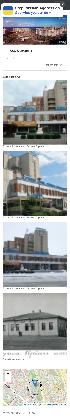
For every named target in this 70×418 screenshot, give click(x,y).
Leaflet (30, 404)
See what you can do (31, 12)
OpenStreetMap (46, 404)
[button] (35, 387)
